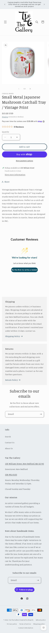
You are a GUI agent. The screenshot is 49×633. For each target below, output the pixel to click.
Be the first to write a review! (24, 270)
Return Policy (11, 380)
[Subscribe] (41, 414)
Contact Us (9, 442)
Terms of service (25, 624)
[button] (5, 22)
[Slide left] (19, 89)
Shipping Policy (12, 336)
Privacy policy (12, 624)
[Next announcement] (44, 4)
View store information (15, 175)
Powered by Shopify (26, 620)
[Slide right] (30, 89)
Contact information (25, 628)
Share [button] (7, 182)
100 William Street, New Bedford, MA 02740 (24, 464)
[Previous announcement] (5, 4)
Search (8, 437)
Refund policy (41, 620)
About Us (9, 448)
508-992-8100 (11, 474)
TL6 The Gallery (14, 620)
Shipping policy (39, 624)
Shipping (5, 117)
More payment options (24, 161)
